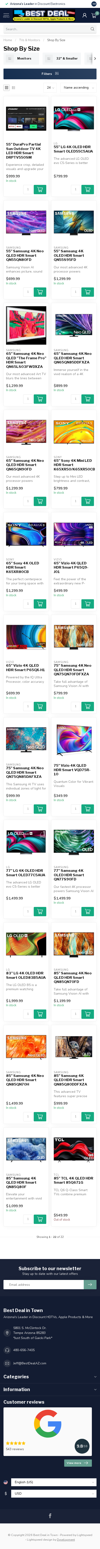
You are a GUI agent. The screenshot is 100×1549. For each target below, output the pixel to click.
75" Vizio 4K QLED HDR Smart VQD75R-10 (72, 769)
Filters (47, 74)
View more (74, 1463)
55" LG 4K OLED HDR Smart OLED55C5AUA (73, 149)
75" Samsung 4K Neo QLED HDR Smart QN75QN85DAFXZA (25, 772)
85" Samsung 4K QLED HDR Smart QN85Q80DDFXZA (70, 1080)
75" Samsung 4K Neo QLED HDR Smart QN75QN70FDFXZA (72, 669)
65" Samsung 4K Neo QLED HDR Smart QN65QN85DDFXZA (73, 358)
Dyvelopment (66, 1540)
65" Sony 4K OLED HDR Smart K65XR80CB (22, 567)
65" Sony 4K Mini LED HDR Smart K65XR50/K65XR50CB (74, 465)
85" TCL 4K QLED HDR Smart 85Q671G (73, 1180)
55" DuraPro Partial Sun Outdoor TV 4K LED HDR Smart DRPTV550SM (23, 150)
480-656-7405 (24, 1350)
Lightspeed (84, 1535)
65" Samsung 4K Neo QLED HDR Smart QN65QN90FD (25, 465)
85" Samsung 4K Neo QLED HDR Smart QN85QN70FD (73, 977)
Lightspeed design (39, 1540)
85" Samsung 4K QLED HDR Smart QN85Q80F (21, 1182)
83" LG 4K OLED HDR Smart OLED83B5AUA (26, 975)
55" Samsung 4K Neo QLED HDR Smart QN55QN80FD (25, 255)
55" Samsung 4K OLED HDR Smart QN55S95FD (69, 255)
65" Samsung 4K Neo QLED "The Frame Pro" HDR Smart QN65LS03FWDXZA (26, 360)
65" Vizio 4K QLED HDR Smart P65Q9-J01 (71, 567)
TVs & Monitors (29, 40)
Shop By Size (56, 40)
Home (7, 40)
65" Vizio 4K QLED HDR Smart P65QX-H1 (25, 667)
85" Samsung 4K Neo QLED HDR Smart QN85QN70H (25, 1080)
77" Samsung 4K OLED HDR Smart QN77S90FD (69, 875)
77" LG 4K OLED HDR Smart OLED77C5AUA (25, 873)
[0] (94, 15)
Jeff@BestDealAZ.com (29, 1363)
